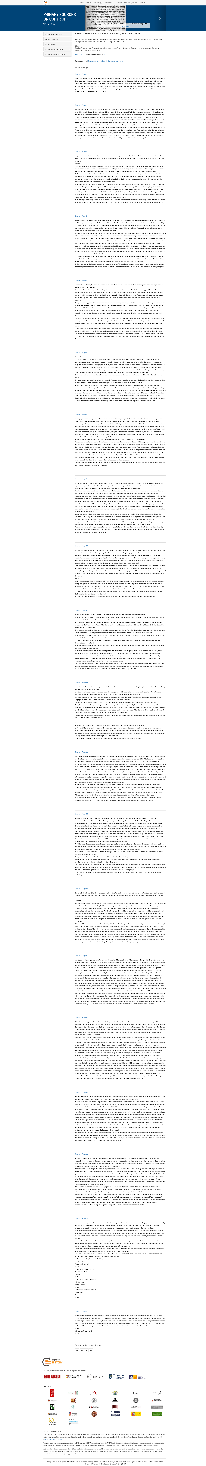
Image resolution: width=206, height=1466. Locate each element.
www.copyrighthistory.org (53, 1439)
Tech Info (119, 3)
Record (82, 54)
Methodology (97, 3)
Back (76, 54)
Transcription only (94, 61)
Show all (104, 61)
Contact (142, 3)
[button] (91, 18)
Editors (88, 3)
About (82, 3)
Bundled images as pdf (116, 61)
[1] (104, 54)
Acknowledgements (130, 3)
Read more (134, 26)
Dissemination (109, 3)
